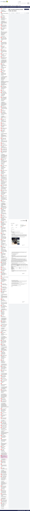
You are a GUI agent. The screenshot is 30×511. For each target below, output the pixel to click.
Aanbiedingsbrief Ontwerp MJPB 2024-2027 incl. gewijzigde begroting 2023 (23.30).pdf (4, 99)
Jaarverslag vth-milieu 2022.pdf (3, 289)
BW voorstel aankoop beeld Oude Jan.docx (3, 456)
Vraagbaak (16, 5)
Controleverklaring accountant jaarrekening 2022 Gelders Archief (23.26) (4, 146)
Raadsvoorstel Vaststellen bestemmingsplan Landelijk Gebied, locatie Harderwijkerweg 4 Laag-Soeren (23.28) (3, 211)
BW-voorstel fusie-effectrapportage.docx (4, 474)
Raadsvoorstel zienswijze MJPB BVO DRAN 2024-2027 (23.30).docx (4, 87)
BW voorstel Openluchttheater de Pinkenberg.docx (3, 436)
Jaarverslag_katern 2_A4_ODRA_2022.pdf (4, 287)
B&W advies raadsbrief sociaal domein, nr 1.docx (3, 462)
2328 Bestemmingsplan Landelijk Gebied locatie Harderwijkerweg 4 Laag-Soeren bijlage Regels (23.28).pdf (3, 236)
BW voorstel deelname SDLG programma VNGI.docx (4, 345)
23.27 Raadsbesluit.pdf (3, 201)
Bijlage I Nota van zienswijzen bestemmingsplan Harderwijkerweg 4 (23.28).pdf (4, 219)
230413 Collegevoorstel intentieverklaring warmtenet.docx (3, 352)
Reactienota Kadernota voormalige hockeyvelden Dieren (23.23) (4, 51)
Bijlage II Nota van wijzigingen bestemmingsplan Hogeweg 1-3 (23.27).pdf (4, 172)
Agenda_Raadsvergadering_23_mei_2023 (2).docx (4, 14)
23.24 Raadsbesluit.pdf (3, 70)
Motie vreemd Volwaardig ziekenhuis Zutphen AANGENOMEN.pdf (4, 495)
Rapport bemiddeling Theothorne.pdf (3, 450)
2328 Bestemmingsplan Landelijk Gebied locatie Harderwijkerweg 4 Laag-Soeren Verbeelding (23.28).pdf (4, 255)
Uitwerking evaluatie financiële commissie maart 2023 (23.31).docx (4, 113)
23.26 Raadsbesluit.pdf (3, 143)
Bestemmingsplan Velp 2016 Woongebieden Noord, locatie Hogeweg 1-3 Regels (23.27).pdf (4, 187)
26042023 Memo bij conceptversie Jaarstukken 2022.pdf (4, 428)
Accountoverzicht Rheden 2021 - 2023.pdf (4, 381)
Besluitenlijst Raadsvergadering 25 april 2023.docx (4, 322)
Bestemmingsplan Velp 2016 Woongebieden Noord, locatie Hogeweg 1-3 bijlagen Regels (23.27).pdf (4, 192)
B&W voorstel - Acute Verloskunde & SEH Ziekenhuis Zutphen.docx (3, 487)
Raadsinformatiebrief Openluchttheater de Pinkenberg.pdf (3, 440)
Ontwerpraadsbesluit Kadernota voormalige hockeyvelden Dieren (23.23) (4, 43)
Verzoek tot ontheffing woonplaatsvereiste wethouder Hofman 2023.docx (3, 73)
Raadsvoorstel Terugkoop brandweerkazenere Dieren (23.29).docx (3, 120)
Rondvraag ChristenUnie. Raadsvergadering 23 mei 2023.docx (4, 18)
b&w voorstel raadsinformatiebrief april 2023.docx (3, 376)
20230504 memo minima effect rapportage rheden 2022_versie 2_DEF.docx (4, 505)
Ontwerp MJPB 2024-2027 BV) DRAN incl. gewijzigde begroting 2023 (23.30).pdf (4, 94)
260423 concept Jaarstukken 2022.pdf (4, 426)
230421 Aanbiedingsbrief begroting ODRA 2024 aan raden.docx (4, 273)
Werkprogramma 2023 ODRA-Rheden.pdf (4, 292)
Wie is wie (13, 5)
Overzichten (9, 5)
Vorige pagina (27, 9)
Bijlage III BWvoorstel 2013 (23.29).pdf (3, 131)
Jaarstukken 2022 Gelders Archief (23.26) (4, 149)
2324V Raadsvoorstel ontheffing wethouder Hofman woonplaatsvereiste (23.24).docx (3, 66)
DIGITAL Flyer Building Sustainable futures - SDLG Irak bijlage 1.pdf (3, 341)
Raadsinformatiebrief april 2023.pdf (3, 385)
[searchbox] (22, 3)
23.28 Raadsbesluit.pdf (3, 215)
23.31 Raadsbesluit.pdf (3, 110)
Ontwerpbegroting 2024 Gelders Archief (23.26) (4, 152)
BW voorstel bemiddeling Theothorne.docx (3, 447)
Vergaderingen (6, 5)
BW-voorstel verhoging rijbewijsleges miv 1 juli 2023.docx (4, 333)
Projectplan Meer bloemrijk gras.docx (4, 401)
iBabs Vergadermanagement (21, 510)
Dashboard (2, 5)
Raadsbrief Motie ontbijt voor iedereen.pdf (4, 371)
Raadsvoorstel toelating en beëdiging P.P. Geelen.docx (4, 26)
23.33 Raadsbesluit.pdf (3, 316)
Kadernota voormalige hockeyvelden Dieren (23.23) (3, 47)
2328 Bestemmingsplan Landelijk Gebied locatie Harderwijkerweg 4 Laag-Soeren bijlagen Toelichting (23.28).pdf (4, 249)
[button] (28, 3)
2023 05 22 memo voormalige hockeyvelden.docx (4, 55)
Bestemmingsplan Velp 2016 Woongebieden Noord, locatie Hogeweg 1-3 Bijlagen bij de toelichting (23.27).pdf (4, 182)
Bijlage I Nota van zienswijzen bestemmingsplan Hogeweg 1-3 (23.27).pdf (4, 167)
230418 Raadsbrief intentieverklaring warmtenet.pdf (3, 361)
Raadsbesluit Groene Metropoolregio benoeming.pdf (4, 306)
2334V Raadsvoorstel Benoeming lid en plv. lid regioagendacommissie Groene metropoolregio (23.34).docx (4, 302)
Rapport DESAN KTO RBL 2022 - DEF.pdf (4, 416)
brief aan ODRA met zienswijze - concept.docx (3, 270)
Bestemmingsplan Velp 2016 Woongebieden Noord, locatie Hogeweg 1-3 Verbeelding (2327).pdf (4, 198)
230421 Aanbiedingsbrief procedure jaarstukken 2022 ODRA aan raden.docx (4, 280)
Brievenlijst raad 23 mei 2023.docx (3, 326)
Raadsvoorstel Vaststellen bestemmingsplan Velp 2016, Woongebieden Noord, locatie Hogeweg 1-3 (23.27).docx (4, 162)
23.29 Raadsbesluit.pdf (3, 123)
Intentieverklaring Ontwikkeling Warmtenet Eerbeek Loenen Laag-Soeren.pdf (4, 357)
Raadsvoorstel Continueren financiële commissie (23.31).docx (4, 108)
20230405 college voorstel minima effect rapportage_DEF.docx (4, 501)
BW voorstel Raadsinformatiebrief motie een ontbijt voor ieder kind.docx (4, 367)
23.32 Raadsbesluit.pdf (3, 267)
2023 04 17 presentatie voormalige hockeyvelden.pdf (4, 58)
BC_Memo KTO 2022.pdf (3, 413)
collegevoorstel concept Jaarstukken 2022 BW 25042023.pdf (4, 423)
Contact (20, 5)
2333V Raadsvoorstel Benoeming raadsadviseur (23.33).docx (3, 313)
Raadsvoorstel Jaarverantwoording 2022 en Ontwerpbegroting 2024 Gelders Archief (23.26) (4, 140)
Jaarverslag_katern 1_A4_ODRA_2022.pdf (4, 284)
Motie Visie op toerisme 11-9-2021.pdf (4, 379)
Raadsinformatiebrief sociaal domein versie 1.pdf (4, 466)
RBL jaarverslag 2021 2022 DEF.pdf (3, 418)
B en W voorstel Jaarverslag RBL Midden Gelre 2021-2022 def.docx (3, 410)
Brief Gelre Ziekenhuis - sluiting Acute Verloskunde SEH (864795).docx (3, 491)
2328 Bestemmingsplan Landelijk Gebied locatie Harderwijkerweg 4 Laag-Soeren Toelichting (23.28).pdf (4, 242)
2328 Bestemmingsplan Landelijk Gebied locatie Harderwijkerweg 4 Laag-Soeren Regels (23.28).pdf (3, 229)
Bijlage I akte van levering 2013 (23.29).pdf (4, 126)
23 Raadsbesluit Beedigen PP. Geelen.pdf (3, 29)
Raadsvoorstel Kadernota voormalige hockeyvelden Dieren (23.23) (4, 38)
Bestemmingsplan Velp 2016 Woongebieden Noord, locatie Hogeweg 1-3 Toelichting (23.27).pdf (4, 177)
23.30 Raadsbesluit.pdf (3, 90)
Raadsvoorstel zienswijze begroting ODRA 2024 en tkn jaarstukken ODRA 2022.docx (3, 264)
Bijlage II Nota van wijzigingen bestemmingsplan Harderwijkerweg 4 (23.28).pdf (4, 224)
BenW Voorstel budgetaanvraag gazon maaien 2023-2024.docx (4, 391)
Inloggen (27, 510)
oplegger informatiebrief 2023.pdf (4, 468)
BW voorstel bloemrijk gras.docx (3, 399)
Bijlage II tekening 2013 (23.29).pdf (4, 128)
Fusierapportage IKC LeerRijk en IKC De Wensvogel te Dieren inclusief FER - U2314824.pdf (4, 478)
